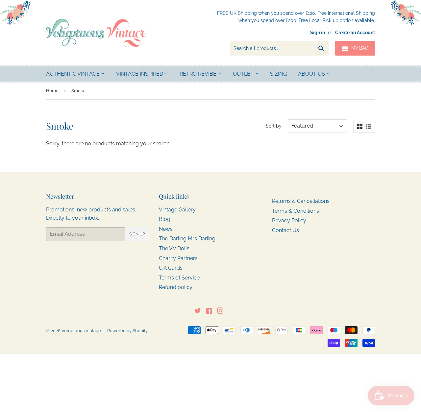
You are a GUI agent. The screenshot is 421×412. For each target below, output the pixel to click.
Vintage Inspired (140, 74)
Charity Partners (178, 258)
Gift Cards (171, 268)
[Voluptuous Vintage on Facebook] (209, 311)
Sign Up (137, 234)
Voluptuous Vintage (81, 330)
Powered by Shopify (127, 330)
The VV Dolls (174, 248)
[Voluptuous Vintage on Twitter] (197, 311)
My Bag (359, 48)
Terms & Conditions (295, 211)
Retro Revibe (199, 74)
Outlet (244, 74)
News (166, 229)
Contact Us (285, 230)
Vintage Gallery (177, 209)
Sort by (274, 126)
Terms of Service (179, 278)
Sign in (317, 32)
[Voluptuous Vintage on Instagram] (220, 311)
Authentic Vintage (73, 74)
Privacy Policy (289, 220)
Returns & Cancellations (301, 201)
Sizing (278, 74)
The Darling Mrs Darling (187, 238)
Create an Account (355, 32)
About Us (312, 74)
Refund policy (175, 287)
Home (52, 90)
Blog (164, 219)
